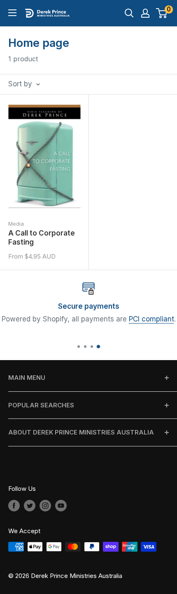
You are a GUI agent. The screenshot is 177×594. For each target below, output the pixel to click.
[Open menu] (12, 12)
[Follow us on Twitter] (29, 505)
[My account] (145, 13)
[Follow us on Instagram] (45, 505)
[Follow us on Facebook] (14, 505)
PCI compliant (151, 319)
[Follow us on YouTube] (61, 505)
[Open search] (129, 13)
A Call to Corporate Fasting (41, 237)
